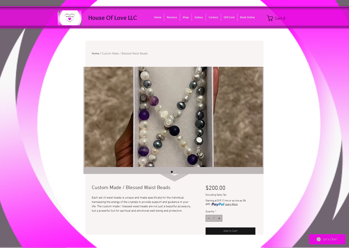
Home (95, 53)
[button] (278, 18)
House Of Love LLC (112, 17)
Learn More (231, 204)
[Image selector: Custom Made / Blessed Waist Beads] (172, 172)
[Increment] (219, 218)
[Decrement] (208, 218)
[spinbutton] (214, 218)
